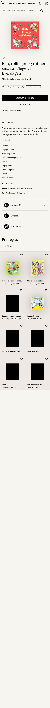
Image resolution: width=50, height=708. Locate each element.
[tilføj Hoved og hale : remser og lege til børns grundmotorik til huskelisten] (21, 255)
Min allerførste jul (34, 384)
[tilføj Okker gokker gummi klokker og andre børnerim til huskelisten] (21, 325)
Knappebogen (33, 316)
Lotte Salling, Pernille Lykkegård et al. (12, 284)
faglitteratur (21, 193)
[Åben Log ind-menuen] (39, 3)
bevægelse (28, 188)
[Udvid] (34, 188)
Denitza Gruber (33, 387)
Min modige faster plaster (34, 281)
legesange (20, 188)
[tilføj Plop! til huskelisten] (21, 359)
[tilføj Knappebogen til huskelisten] (46, 290)
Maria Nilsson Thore (10, 387)
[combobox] (25, 10)
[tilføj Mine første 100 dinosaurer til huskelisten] (46, 325)
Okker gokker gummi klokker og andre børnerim (11, 351)
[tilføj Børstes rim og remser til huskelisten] (21, 290)
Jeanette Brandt (24, 79)
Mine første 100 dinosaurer (33, 351)
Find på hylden (25, 105)
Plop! (4, 384)
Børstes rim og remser (11, 316)
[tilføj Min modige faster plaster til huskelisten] (46, 255)
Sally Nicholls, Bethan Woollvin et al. (36, 319)
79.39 (11, 184)
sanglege (13, 188)
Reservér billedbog (25, 98)
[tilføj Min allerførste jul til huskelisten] (46, 359)
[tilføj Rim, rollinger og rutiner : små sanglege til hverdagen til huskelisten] (3, 57)
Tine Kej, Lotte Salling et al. (12, 319)
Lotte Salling (10, 79)
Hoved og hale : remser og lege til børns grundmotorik (12, 281)
